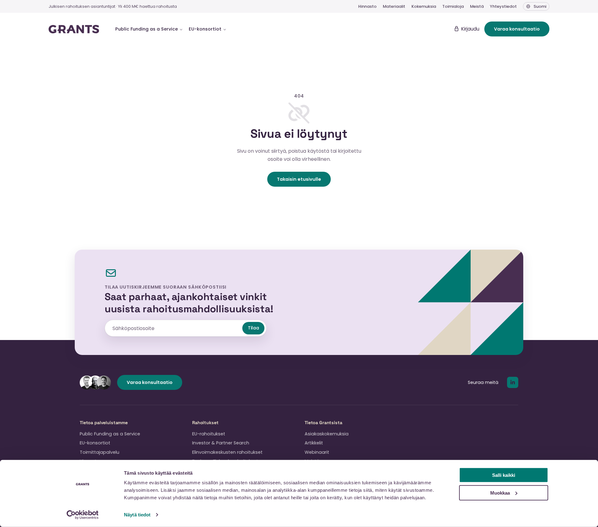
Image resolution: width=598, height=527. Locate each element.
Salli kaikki (503, 475)
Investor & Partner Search (220, 443)
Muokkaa (500, 492)
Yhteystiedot (503, 6)
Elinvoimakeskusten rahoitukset (227, 452)
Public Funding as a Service (110, 434)
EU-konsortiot (95, 443)
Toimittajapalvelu (99, 452)
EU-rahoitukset (208, 434)
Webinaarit (317, 452)
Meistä (477, 6)
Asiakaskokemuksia (327, 434)
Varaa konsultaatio (517, 29)
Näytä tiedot (137, 514)
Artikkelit (314, 443)
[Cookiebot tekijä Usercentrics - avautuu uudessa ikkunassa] (82, 515)
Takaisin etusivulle (299, 179)
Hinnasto (367, 6)
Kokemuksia (423, 6)
